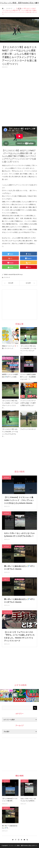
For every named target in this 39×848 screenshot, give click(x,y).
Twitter (12, 839)
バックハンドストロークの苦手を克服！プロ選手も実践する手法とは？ (28, 403)
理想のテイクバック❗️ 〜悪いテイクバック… (10, 347)
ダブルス (6, 477)
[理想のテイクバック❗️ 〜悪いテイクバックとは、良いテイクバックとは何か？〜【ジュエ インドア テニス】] (10, 335)
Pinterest (21, 839)
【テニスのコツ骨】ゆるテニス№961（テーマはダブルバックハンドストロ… (10, 404)
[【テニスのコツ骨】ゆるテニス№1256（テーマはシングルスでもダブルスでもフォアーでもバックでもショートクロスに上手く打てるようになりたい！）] (10, 419)
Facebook (15, 839)
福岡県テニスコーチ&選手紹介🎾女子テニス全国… (10, 376)
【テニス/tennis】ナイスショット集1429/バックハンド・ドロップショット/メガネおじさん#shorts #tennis (19, 500)
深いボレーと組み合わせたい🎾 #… (9, 827)
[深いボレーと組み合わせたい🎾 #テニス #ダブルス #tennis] (10, 815)
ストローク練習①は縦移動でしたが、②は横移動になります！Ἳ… (28, 377)
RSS (27, 839)
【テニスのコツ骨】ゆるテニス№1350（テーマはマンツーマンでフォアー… (28, 349)
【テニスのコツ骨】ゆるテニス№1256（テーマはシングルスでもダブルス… (10, 432)
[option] (6, 695)
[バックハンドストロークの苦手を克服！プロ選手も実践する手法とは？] (28, 390)
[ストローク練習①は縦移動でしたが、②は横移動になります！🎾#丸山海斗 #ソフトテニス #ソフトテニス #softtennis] (28, 364)
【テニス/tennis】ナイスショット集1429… (9, 800)
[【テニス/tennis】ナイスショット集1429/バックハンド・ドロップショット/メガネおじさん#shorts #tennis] (10, 788)
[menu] (36, 3)
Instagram (18, 839)
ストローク (7, 277)
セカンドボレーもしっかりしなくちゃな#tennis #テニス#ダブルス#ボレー (19, 534)
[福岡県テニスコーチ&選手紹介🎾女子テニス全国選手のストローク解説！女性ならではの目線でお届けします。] (10, 364)
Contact (24, 839)
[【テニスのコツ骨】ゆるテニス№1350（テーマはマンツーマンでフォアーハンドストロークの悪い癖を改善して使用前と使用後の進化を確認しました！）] (28, 335)
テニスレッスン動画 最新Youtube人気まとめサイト (19, 5)
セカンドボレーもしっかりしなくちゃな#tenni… (28, 800)
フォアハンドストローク (28, 429)
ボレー (6, 579)
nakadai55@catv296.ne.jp (15, 274)
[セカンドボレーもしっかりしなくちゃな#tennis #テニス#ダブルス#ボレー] (28, 788)
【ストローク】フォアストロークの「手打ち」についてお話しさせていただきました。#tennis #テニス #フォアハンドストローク (19, 636)
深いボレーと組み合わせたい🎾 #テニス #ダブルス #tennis (19, 567)
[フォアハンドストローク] (28, 419)
